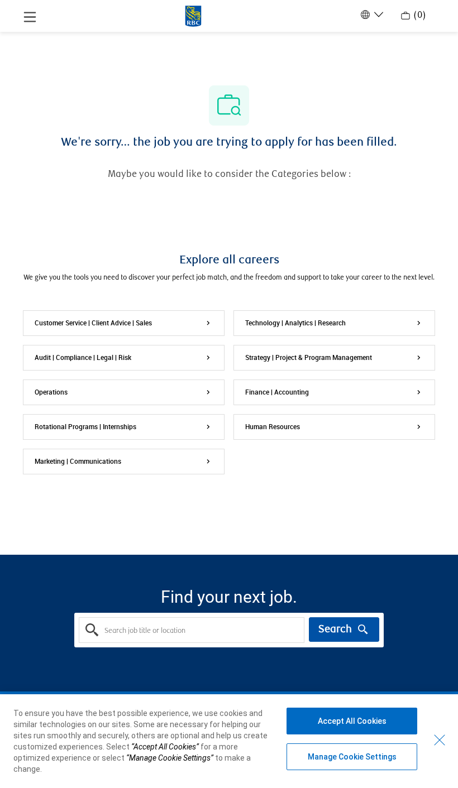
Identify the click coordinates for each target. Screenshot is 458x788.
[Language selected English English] (371, 14)
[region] (229, 741)
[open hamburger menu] (30, 16)
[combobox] (191, 630)
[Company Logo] (193, 15)
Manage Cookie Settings (352, 756)
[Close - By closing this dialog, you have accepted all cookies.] (439, 740)
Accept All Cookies (352, 721)
